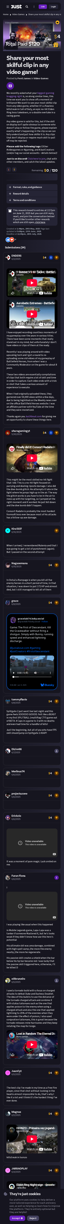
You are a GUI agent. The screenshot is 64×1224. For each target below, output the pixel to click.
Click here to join (37, 158)
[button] (32, 187)
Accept (16, 1218)
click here (40, 222)
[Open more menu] (34, 6)
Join (43, 6)
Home (6, 14)
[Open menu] (8, 6)
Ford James (24, 78)
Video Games (18, 14)
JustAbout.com (33, 416)
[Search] (27, 7)
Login (53, 6)
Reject (33, 1218)
